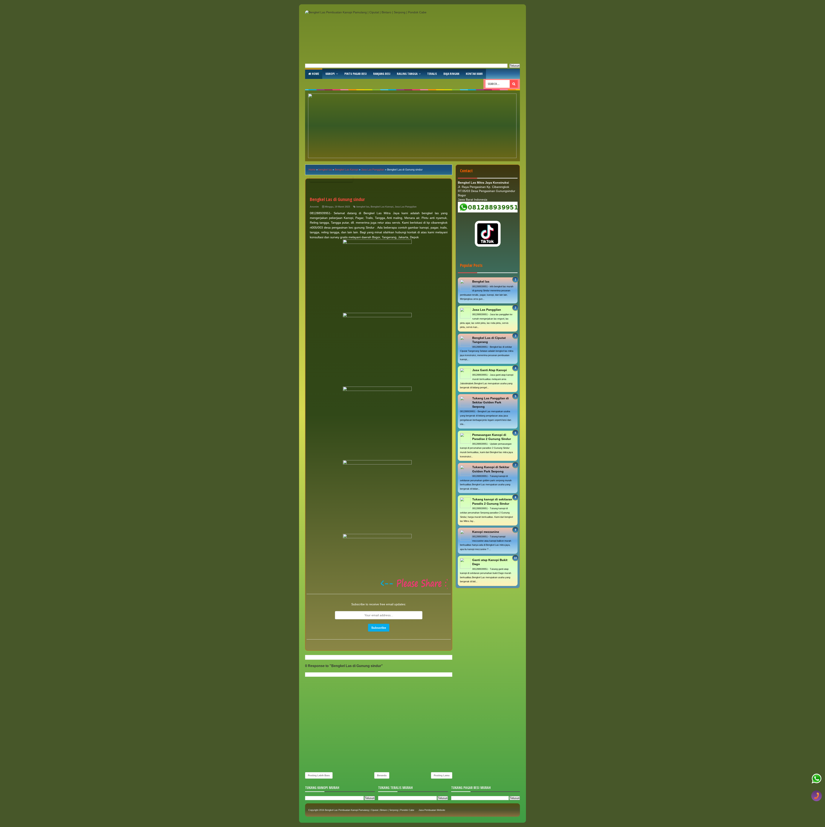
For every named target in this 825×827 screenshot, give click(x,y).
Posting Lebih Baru (319, 775)
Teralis (432, 74)
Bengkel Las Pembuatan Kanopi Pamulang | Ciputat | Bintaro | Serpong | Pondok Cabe (369, 810)
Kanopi (330, 74)
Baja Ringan (451, 74)
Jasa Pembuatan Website (432, 810)
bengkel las (362, 206)
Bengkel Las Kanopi (382, 206)
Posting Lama (441, 775)
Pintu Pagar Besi (355, 74)
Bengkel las (480, 281)
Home (315, 74)
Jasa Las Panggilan (406, 206)
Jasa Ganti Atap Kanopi (489, 370)
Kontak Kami (474, 74)
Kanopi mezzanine (485, 531)
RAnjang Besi (381, 74)
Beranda (382, 775)
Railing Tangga (407, 74)
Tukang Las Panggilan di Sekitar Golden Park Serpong (490, 402)
